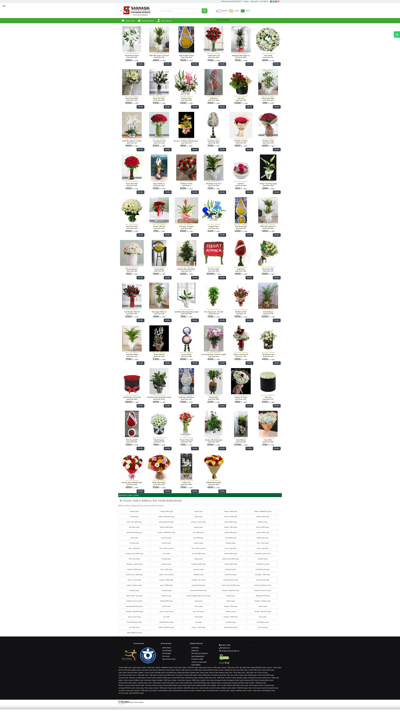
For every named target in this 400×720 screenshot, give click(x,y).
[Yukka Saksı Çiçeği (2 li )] (268, 210)
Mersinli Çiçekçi (230, 596)
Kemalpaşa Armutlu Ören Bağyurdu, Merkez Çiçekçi (229, 680)
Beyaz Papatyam (131, 269)
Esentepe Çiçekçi (134, 511)
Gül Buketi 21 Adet (268, 141)
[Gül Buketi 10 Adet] (186, 168)
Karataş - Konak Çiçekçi (134, 580)
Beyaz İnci (268, 397)
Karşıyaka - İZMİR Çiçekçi (166, 580)
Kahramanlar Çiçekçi (230, 574)
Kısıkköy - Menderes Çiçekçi (134, 585)
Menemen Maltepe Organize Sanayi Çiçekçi (198, 596)
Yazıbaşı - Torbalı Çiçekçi (198, 627)
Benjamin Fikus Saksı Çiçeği (213, 440)
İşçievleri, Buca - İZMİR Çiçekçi (134, 574)
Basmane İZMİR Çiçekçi (166, 527)
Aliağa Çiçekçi (198, 517)
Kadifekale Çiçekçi (199, 574)
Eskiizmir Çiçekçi (198, 543)
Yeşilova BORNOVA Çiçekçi (134, 633)
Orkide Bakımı (166, 648)
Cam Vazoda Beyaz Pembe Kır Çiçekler (213, 354)
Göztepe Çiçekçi (166, 559)
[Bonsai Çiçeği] (214, 381)
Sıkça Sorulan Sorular (169, 659)
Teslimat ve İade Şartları (199, 662)
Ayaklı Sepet (214, 98)
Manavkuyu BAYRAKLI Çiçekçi (198, 590)
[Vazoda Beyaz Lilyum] (131, 39)
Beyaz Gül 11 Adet (159, 98)
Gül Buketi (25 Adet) (240, 141)
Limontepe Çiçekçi (166, 590)
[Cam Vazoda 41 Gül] (159, 125)
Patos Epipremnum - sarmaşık (213, 312)
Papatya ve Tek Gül (241, 397)
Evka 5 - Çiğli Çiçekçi (230, 548)
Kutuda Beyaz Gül (268, 354)
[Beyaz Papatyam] (132, 253)
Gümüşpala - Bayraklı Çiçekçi (134, 564)
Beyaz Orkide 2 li (159, 183)
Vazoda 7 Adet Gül (159, 226)
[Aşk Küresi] (241, 168)
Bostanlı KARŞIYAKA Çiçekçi (134, 532)
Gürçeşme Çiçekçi (166, 564)
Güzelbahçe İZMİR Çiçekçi (198, 564)
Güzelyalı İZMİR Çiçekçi (230, 564)
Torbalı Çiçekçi (198, 617)
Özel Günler (166, 656)
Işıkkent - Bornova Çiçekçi (166, 574)
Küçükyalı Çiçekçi (134, 590)
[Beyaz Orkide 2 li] (159, 168)
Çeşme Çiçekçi (134, 538)
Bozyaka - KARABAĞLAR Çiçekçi (166, 532)
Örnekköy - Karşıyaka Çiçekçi (263, 601)
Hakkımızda (254, 1)
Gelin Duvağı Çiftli (241, 226)
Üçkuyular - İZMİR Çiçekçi (231, 617)
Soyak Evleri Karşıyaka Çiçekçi (270, 688)
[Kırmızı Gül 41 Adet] (132, 168)
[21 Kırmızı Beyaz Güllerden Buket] (131, 467)
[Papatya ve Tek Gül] (241, 381)
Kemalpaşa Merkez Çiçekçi (230, 580)
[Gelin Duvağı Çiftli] (241, 210)
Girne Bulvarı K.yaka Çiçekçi (262, 553)
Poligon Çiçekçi (262, 606)
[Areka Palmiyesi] (268, 296)
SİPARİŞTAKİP (225, 10)
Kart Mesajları (166, 653)
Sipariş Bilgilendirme (197, 656)
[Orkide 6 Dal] (186, 467)
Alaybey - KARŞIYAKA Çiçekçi (166, 517)
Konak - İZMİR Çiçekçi (166, 585)
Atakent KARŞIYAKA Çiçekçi (166, 522)
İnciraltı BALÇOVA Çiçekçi (263, 569)
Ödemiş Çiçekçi (230, 601)
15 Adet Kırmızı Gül (214, 55)
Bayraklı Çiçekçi (198, 527)
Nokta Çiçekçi (198, 601)
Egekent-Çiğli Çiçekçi (263, 538)
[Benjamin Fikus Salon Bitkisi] (186, 253)
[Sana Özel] (241, 82)
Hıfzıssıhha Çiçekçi (231, 569)
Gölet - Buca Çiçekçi (134, 559)
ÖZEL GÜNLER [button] (166, 21)
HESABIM (236, 10)
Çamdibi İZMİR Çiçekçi (230, 532)
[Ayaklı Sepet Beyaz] (213, 125)
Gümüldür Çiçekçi (263, 559)
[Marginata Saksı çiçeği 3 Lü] (241, 39)
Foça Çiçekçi (166, 553)
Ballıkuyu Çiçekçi (262, 522)
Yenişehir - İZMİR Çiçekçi (230, 511)
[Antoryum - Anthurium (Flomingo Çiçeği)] (186, 125)
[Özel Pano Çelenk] (213, 253)
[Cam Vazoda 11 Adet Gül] (132, 296)
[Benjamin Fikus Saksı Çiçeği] (213, 424)
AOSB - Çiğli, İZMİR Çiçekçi (134, 522)
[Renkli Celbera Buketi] (159, 467)
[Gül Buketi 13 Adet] (241, 296)
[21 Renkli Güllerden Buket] (213, 467)
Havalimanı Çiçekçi (198, 569)
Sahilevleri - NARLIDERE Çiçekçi (134, 611)
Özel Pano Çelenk (213, 269)
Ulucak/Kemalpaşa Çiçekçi (134, 622)
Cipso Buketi (268, 440)
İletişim (246, 1)
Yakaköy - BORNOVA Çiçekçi (166, 627)
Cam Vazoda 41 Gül (159, 141)
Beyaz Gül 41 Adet (132, 226)
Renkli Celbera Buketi (159, 482)
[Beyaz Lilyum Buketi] (132, 82)
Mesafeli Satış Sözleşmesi (199, 653)
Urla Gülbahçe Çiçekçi (263, 622)
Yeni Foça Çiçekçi (263, 627)
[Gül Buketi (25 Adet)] (240, 125)
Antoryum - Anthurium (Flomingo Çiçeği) (186, 141)
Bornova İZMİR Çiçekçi (262, 527)
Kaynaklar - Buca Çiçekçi (198, 580)
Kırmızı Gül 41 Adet (132, 183)
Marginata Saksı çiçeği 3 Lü (241, 55)
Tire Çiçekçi (166, 617)
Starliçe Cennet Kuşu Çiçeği (268, 183)
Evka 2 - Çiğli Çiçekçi (134, 548)
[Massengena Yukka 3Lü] (159, 296)
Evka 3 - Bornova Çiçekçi (166, 548)
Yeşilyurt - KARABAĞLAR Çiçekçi (262, 511)
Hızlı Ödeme (264, 1)
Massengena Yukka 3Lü (159, 312)
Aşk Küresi (241, 183)
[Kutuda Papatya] (159, 424)
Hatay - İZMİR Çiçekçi (166, 569)
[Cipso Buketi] (268, 424)
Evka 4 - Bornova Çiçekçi (198, 548)
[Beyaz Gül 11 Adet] (159, 82)
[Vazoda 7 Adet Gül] (159, 210)
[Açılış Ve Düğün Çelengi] (186, 39)
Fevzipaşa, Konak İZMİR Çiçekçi (134, 553)
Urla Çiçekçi (198, 622)
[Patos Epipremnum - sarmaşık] (213, 296)
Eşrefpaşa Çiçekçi (230, 543)
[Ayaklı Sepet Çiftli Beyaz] (186, 381)
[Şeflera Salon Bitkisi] (268, 82)
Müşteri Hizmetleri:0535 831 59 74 (231, 1)
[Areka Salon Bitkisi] (132, 338)
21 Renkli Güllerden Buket (213, 482)
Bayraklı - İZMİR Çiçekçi (230, 527)
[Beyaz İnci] (268, 381)
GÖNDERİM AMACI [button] (147, 21)
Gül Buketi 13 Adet (241, 312)
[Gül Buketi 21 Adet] (268, 125)
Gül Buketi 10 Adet (186, 183)
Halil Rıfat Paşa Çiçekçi (262, 564)
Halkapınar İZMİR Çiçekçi (134, 569)
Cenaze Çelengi (159, 269)
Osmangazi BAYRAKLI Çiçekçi (134, 606)
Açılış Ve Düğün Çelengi (186, 55)
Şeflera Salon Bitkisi (268, 98)
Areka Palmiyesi (268, 312)
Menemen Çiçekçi (166, 596)
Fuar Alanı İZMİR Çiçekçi (198, 553)
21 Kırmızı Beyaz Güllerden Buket (132, 482)
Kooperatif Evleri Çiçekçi (198, 585)
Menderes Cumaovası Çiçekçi (263, 590)
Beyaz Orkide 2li (159, 354)
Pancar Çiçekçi (198, 606)
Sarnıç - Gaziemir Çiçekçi (166, 611)
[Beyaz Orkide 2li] (159, 338)
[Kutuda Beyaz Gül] (268, 338)
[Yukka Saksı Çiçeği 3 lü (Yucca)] (159, 39)
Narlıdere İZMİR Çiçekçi (166, 601)
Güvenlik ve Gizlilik (197, 659)
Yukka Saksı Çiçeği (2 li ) (268, 226)
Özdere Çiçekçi (166, 606)
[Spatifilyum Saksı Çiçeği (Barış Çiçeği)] (186, 296)
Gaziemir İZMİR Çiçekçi (230, 553)
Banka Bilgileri (196, 665)
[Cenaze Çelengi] (159, 253)
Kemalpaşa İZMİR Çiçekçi (251, 680)
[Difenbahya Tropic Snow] (213, 168)
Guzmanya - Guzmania (186, 226)
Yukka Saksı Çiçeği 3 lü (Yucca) (159, 55)
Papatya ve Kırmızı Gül (241, 354)
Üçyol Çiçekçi (262, 617)
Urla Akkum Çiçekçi (230, 622)
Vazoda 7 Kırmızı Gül (186, 440)
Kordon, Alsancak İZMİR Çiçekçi (231, 585)
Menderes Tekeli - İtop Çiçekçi (134, 596)
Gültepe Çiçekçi (198, 559)
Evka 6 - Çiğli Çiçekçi (262, 548)
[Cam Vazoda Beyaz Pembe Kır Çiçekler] (213, 338)
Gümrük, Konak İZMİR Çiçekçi (230, 559)
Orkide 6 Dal (186, 482)
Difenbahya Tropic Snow (213, 183)
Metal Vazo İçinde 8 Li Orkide (131, 141)
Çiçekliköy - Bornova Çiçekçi (146, 673)
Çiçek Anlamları (167, 651)
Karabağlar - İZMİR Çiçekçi (262, 574)
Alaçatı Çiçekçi (134, 517)
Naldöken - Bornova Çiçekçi (134, 601)
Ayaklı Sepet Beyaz (214, 141)
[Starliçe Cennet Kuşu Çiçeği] (268, 168)
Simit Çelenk (268, 55)
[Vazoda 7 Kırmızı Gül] (186, 424)
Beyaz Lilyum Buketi (131, 98)
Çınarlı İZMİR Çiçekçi (230, 538)
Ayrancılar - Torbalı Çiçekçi (198, 522)
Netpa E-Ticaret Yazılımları (136, 702)
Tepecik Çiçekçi (198, 511)
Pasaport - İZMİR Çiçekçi (231, 606)
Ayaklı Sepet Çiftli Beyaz (186, 397)
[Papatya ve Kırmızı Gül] (241, 338)
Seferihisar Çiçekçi (231, 611)
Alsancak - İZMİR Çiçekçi (230, 517)
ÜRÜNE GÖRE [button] (130, 21)
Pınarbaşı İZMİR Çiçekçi (166, 511)
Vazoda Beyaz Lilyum (132, 55)
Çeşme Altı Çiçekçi (166, 538)
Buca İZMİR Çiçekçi (198, 532)
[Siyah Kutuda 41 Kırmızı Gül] (132, 381)
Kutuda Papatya (159, 440)
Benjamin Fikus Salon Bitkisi (186, 269)
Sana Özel (241, 98)
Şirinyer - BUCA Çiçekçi (134, 617)
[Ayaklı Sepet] (213, 82)
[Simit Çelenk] (268, 39)
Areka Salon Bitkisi (132, 354)
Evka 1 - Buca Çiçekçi (263, 543)
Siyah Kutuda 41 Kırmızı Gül (131, 397)
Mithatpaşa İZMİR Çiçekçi (263, 596)
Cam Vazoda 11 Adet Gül (132, 312)
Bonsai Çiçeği (213, 397)
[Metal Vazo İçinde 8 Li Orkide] (132, 125)
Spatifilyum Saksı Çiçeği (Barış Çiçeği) (186, 312)
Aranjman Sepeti (186, 98)
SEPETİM (248, 10)
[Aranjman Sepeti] (186, 82)
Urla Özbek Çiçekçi (134, 627)
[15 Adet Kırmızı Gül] (214, 39)
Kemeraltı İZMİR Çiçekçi (262, 580)
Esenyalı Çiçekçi (166, 543)
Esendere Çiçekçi (134, 543)
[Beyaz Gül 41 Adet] (131, 210)
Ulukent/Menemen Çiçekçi (166, 622)
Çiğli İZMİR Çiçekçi (198, 538)
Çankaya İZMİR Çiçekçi (262, 532)
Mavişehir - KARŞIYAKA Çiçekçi (230, 590)
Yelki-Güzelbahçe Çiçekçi (231, 627)
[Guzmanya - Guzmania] (186, 210)
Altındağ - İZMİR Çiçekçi (262, 517)
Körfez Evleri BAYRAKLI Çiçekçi (262, 585)
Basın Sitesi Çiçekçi (134, 527)
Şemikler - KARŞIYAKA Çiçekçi (263, 611)
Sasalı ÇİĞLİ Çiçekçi (198, 611)
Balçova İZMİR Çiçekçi (230, 522)
